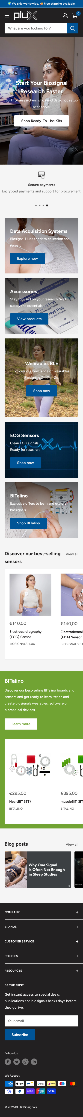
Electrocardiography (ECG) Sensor (25, 634)
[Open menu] (7, 15)
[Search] (72, 28)
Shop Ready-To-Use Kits (41, 120)
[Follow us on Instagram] (25, 1062)
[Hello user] (65, 15)
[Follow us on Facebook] (8, 1062)
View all (72, 554)
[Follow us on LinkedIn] (34, 1062)
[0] (74, 15)
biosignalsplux (22, 644)
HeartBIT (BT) (20, 801)
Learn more (21, 724)
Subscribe (20, 1035)
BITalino (16, 808)
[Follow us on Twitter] (16, 1062)
